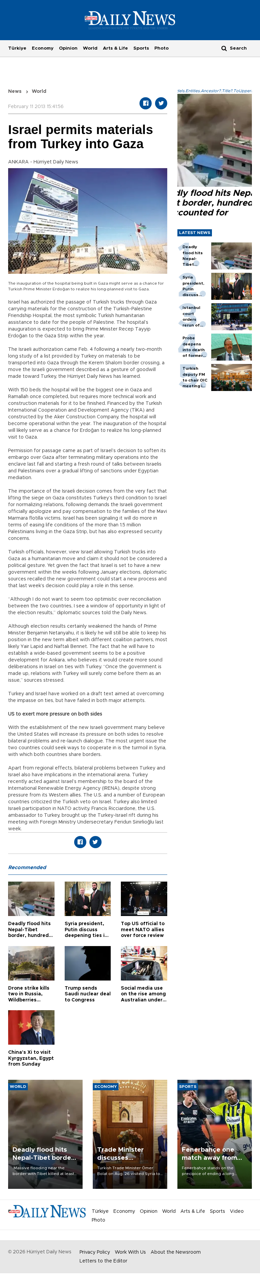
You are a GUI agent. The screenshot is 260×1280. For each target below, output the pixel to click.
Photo (161, 48)
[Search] (224, 48)
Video (237, 1211)
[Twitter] (161, 103)
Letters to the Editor (103, 1261)
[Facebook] (145, 103)
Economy (42, 48)
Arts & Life (115, 48)
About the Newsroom (176, 1252)
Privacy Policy (95, 1252)
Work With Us (130, 1252)
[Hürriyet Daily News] (130, 20)
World (90, 48)
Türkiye (17, 48)
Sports (141, 48)
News (15, 91)
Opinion (68, 48)
